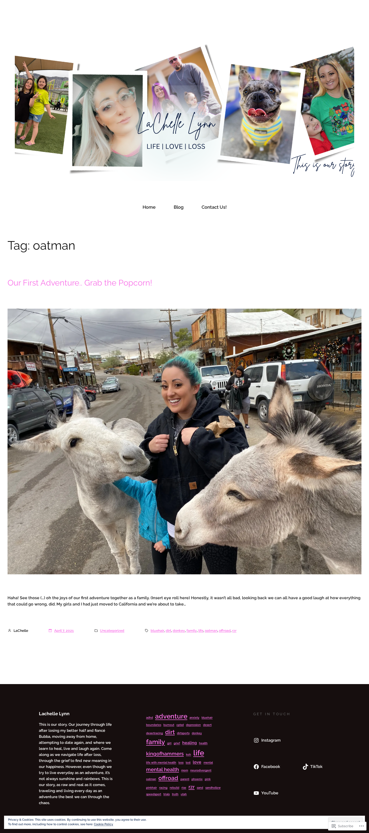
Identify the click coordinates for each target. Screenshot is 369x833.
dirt (168, 631)
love (197, 762)
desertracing (154, 733)
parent (184, 779)
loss (180, 762)
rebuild (174, 787)
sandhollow (213, 787)
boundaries (153, 724)
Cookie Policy (103, 824)
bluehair (157, 631)
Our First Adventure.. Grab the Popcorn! (80, 282)
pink (208, 779)
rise (183, 787)
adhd (149, 717)
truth (175, 794)
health (203, 743)
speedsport (153, 794)
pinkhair (151, 787)
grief (177, 743)
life (200, 631)
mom (184, 770)
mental (208, 762)
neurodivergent (200, 770)
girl (169, 743)
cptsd (180, 724)
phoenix (197, 779)
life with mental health (161, 762)
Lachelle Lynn (54, 713)
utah (184, 794)
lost (188, 762)
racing (163, 787)
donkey (179, 631)
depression (193, 724)
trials (166, 794)
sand (200, 787)
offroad (225, 631)
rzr (234, 631)
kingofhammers (165, 754)
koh (188, 754)
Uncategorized (112, 631)
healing (189, 742)
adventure (171, 716)
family (192, 631)
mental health (162, 769)
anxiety (194, 717)
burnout (168, 724)
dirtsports (183, 733)
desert (207, 724)
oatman (211, 631)
